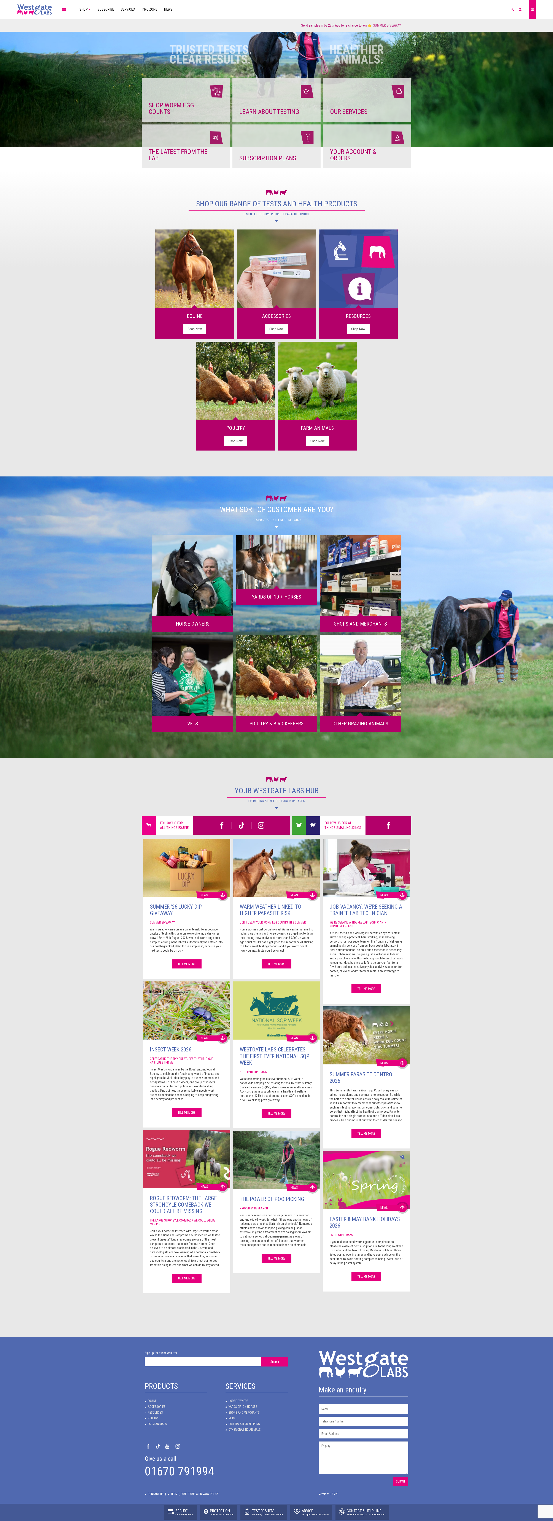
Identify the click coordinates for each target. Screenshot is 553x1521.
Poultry (153, 1418)
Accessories (156, 1406)
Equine (152, 1401)
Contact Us (156, 1494)
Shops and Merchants (244, 1412)
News (168, 9)
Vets (232, 1418)
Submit (274, 1361)
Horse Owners (238, 1401)
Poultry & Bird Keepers (244, 1424)
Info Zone (149, 9)
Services (128, 9)
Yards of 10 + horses (243, 1406)
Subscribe (106, 9)
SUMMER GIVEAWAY (175, 25)
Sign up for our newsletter (161, 1353)
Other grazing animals (245, 1429)
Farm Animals (157, 1424)
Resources (155, 1412)
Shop (83, 9)
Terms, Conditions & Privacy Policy (195, 1494)
